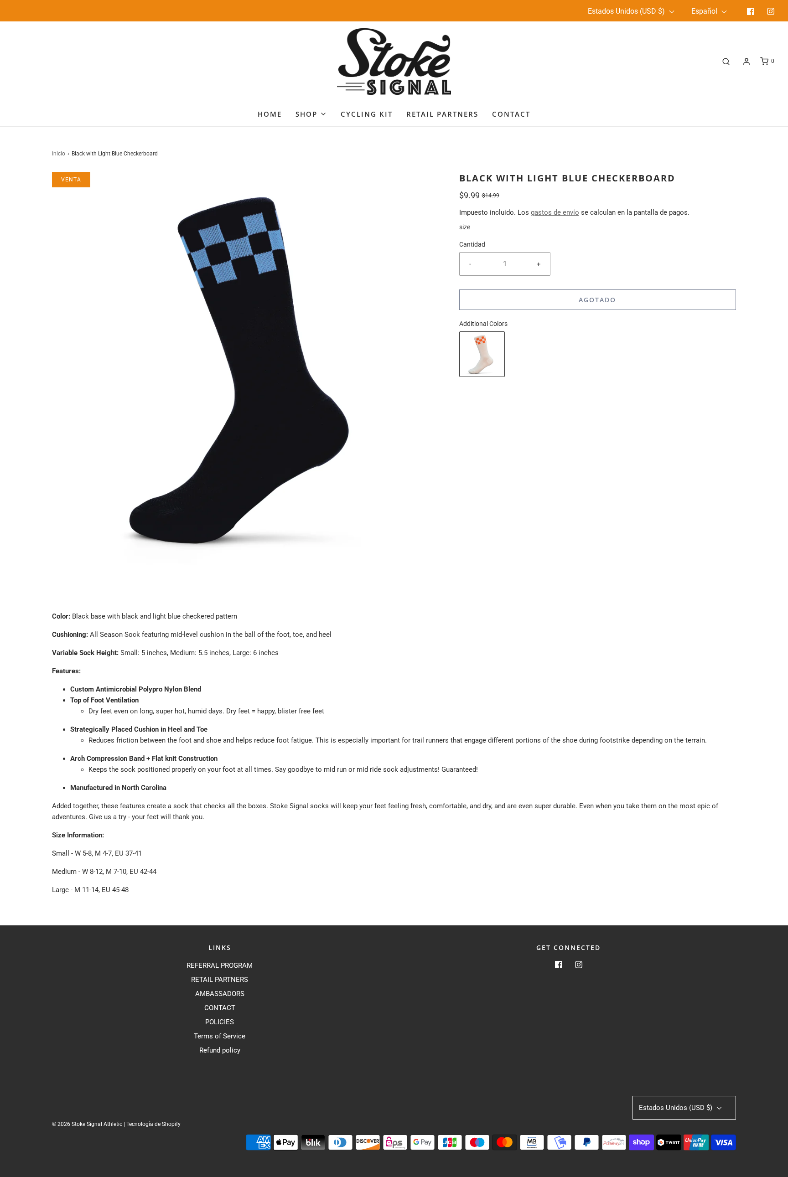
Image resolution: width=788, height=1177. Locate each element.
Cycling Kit (367, 114)
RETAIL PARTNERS (219, 980)
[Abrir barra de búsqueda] (726, 61)
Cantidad (472, 244)
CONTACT (219, 1008)
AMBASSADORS (219, 994)
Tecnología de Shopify (153, 1124)
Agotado (597, 299)
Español (705, 11)
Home (270, 114)
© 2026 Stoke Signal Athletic (87, 1124)
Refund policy (219, 1050)
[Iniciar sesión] (746, 61)
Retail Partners (442, 114)
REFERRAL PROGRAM (220, 965)
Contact (511, 114)
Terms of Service (219, 1036)
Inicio (58, 153)
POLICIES (219, 1022)
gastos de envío (555, 212)
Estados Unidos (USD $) (627, 11)
